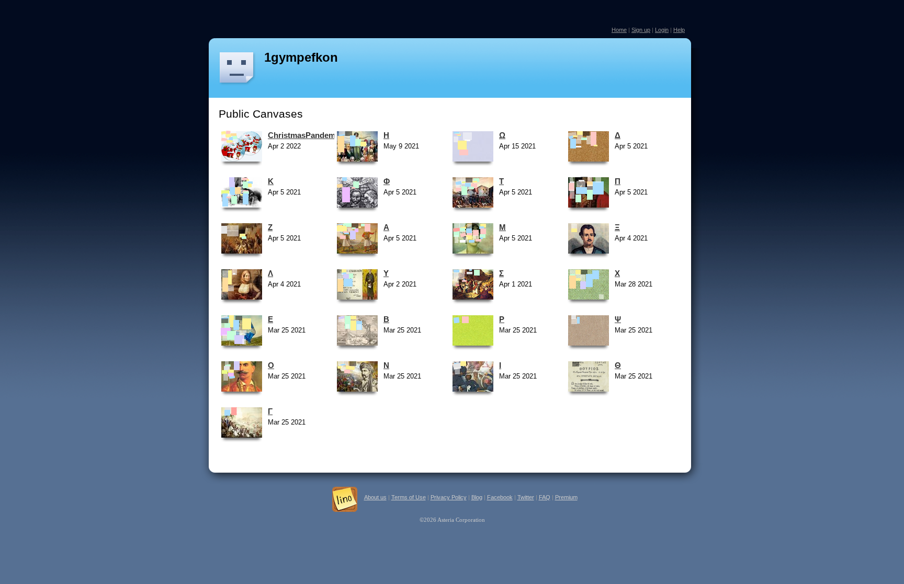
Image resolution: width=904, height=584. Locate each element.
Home (619, 30)
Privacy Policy (449, 497)
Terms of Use (408, 497)
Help (679, 30)
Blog (476, 497)
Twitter (525, 497)
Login (662, 30)
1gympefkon (301, 57)
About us (375, 497)
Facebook (500, 497)
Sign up (640, 30)
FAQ (544, 497)
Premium (566, 497)
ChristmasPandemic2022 (313, 135)
